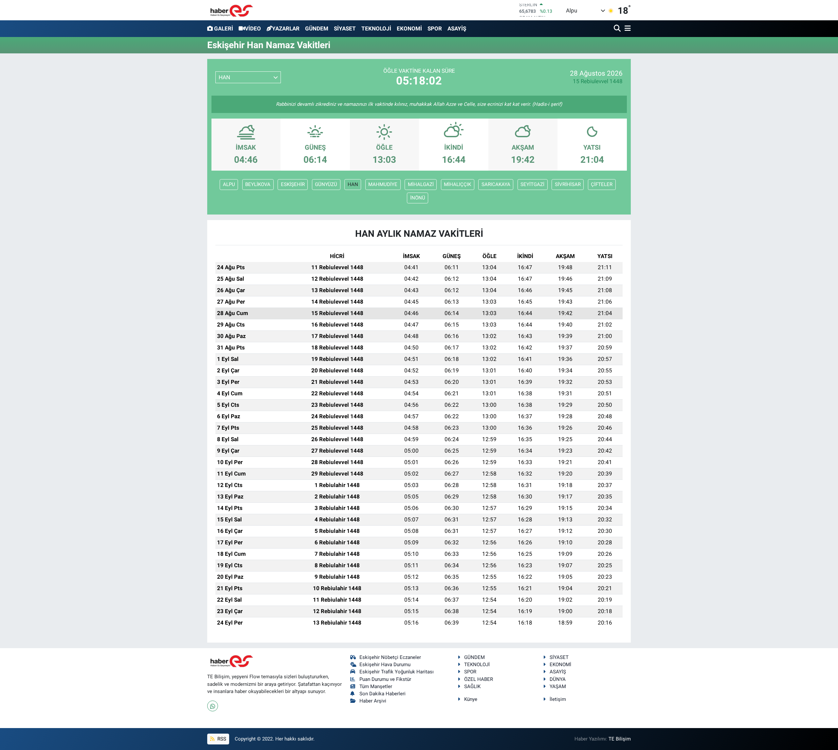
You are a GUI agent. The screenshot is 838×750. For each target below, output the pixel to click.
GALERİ (223, 28)
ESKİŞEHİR (293, 184)
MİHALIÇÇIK (457, 184)
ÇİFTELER (601, 184)
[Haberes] (231, 10)
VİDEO (253, 28)
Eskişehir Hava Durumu (384, 664)
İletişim (558, 699)
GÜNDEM (316, 28)
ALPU (229, 184)
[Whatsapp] (212, 706)
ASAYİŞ (456, 28)
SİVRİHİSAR (568, 184)
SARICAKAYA (496, 184)
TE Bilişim (620, 739)
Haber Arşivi (372, 701)
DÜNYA (558, 679)
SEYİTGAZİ (532, 184)
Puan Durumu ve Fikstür (385, 679)
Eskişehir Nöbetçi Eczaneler (390, 657)
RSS (221, 739)
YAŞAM (558, 686)
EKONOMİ (409, 28)
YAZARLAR (286, 28)
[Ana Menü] (626, 29)
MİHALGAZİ (421, 184)
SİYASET (345, 28)
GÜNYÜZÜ (326, 184)
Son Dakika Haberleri (382, 694)
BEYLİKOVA (257, 184)
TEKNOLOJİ (376, 28)
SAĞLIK (472, 686)
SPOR (435, 28)
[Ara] (618, 29)
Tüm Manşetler (375, 686)
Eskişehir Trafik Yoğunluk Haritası (396, 672)
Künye (470, 699)
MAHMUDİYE (382, 184)
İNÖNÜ (417, 198)
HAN (353, 184)
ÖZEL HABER (478, 679)
